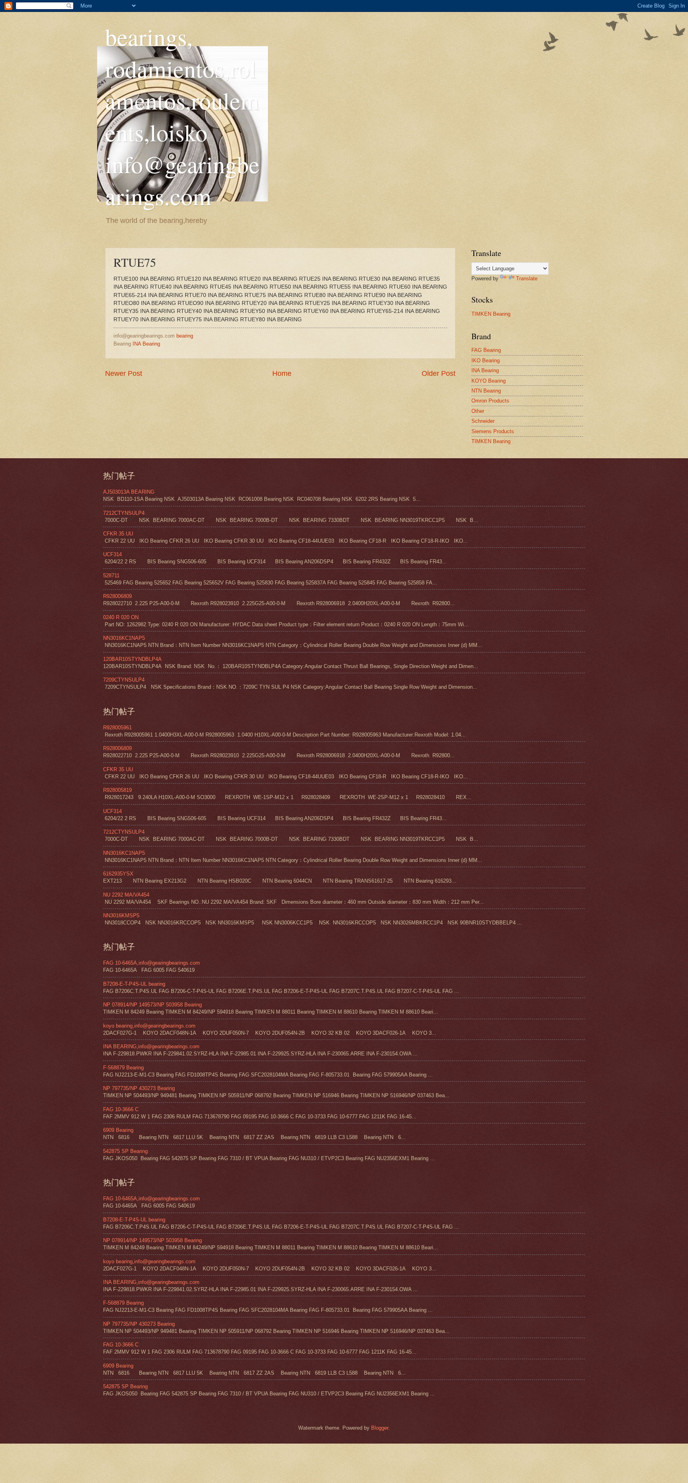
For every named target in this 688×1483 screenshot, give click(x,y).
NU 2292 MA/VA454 (126, 895)
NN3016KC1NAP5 (124, 638)
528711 (111, 575)
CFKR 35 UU (118, 534)
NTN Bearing (486, 391)
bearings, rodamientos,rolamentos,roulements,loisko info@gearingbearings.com (182, 116)
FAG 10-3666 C (121, 1109)
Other (477, 411)
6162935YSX (118, 874)
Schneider (482, 421)
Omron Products (490, 401)
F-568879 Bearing (123, 1068)
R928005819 (117, 790)
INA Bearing (146, 344)
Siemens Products (492, 431)
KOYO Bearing (488, 381)
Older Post (438, 373)
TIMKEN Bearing (490, 314)
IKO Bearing (485, 360)
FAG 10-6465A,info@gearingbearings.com (151, 963)
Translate (527, 278)
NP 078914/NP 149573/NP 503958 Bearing (152, 1005)
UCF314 (112, 554)
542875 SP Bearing (125, 1151)
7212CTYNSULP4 (124, 513)
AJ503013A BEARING (128, 492)
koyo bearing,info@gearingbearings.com (149, 1026)
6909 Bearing (118, 1130)
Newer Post (123, 373)
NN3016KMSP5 (121, 915)
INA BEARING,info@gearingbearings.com (151, 1046)
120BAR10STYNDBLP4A (132, 659)
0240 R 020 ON (121, 617)
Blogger (379, 1428)
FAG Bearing (486, 350)
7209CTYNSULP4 (124, 680)
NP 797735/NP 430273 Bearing (139, 1088)
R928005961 (117, 728)
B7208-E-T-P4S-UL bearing (134, 984)
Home (281, 373)
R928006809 (117, 596)
